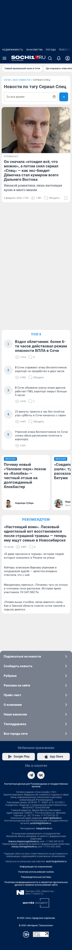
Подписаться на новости (22, 656)
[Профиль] (67, 58)
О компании (13, 705)
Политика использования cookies (36, 872)
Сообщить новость (18, 666)
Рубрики (10, 676)
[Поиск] (49, 58)
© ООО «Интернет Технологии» (36, 925)
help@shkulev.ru (44, 828)
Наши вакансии (15, 714)
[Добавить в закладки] (66, 198)
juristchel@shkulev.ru (40, 823)
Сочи (7, 80)
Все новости (21, 80)
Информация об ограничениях (36, 866)
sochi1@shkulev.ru (52, 818)
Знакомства (34, 49)
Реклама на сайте (17, 685)
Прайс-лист (12, 695)
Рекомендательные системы (36, 877)
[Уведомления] (58, 58)
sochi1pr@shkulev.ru (56, 861)
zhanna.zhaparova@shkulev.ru (23, 841)
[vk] (40, 775)
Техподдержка (15, 724)
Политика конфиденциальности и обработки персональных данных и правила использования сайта (36, 883)
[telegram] (31, 775)
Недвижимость (12, 49)
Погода (51, 49)
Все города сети (16, 733)
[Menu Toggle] (4, 58)
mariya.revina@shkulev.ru (24, 846)
